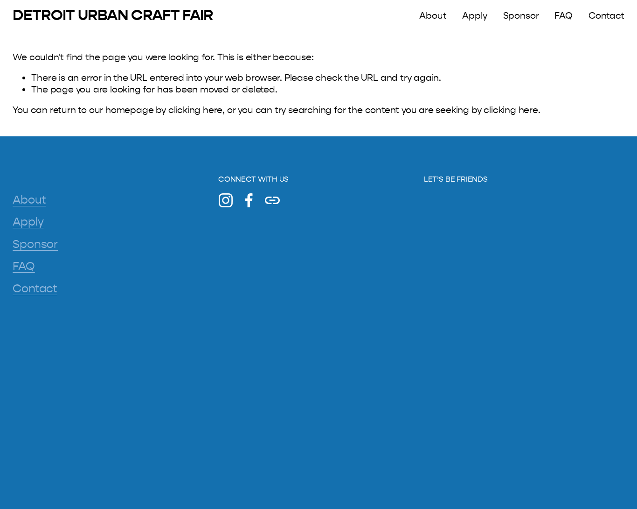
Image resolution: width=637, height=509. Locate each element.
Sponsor (521, 15)
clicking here (195, 110)
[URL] (272, 200)
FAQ (563, 15)
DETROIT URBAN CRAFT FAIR (113, 15)
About (432, 15)
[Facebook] (249, 200)
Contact (606, 15)
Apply (474, 15)
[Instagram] (225, 200)
